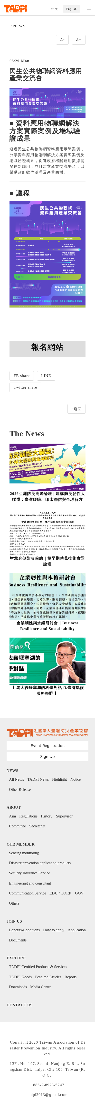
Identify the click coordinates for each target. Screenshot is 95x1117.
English (71, 9)
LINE (46, 376)
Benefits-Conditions (24, 930)
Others (14, 903)
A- (62, 39)
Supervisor (64, 816)
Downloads (18, 987)
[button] (88, 8)
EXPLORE (16, 958)
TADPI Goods (20, 977)
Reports (70, 977)
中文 (54, 9)
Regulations (28, 816)
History (46, 816)
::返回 (76, 408)
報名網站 (47, 347)
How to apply (53, 930)
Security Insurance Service (29, 873)
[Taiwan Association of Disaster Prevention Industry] (15, 9)
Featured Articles (48, 977)
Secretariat (37, 826)
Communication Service (27, 893)
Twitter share (25, 387)
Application (77, 930)
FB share (22, 376)
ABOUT (14, 807)
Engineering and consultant (30, 883)
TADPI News (38, 779)
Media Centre (40, 987)
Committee (17, 826)
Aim (12, 816)
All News (16, 779)
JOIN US (14, 921)
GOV (79, 893)
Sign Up (47, 756)
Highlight (59, 779)
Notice (75, 779)
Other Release (20, 789)
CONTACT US (19, 1005)
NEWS (19, 26)
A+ (78, 39)
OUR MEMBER (21, 844)
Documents (18, 940)
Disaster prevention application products (40, 863)
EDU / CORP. (60, 893)
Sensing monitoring (24, 853)
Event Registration (48, 745)
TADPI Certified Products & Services (38, 967)
